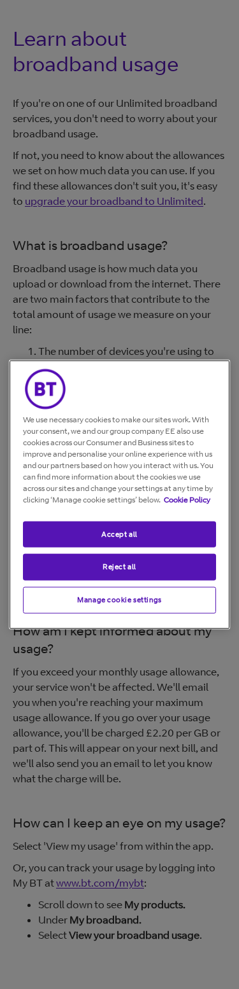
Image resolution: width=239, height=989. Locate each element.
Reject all (119, 566)
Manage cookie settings (119, 599)
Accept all (119, 533)
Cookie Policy (187, 499)
